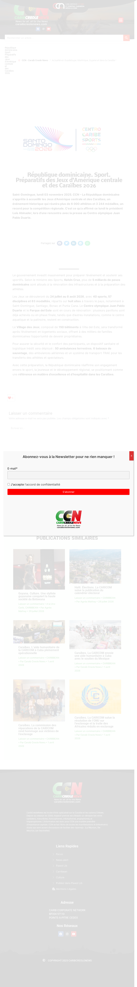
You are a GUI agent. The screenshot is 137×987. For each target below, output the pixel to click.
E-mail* (12, 468)
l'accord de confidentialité (42, 484)
